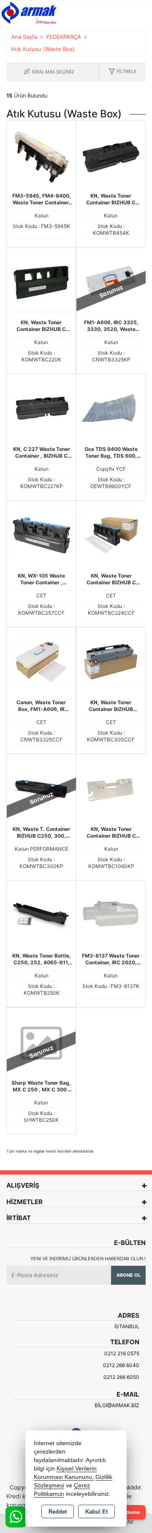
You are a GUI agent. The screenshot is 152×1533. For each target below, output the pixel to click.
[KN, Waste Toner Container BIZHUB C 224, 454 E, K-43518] (111, 154)
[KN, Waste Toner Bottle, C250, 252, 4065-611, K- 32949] (41, 915)
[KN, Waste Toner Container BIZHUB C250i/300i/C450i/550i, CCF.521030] (111, 661)
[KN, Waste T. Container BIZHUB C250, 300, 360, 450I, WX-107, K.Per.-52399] (41, 788)
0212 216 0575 (121, 1353)
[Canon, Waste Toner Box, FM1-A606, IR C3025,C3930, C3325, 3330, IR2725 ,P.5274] (41, 661)
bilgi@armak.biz (117, 1405)
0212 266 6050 (121, 1377)
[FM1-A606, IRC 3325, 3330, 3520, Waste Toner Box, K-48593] (111, 281)
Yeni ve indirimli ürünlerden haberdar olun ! (88, 1259)
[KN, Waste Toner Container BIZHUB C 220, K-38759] (41, 281)
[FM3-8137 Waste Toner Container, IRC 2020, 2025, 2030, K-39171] (111, 914)
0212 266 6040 (121, 1365)
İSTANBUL (126, 1326)
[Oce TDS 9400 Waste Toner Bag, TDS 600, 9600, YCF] (111, 408)
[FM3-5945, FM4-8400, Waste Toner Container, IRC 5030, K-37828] (41, 155)
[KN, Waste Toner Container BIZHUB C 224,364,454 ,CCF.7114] (111, 535)
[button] (123, 71)
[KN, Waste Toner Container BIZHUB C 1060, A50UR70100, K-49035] (111, 788)
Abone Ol (129, 1275)
